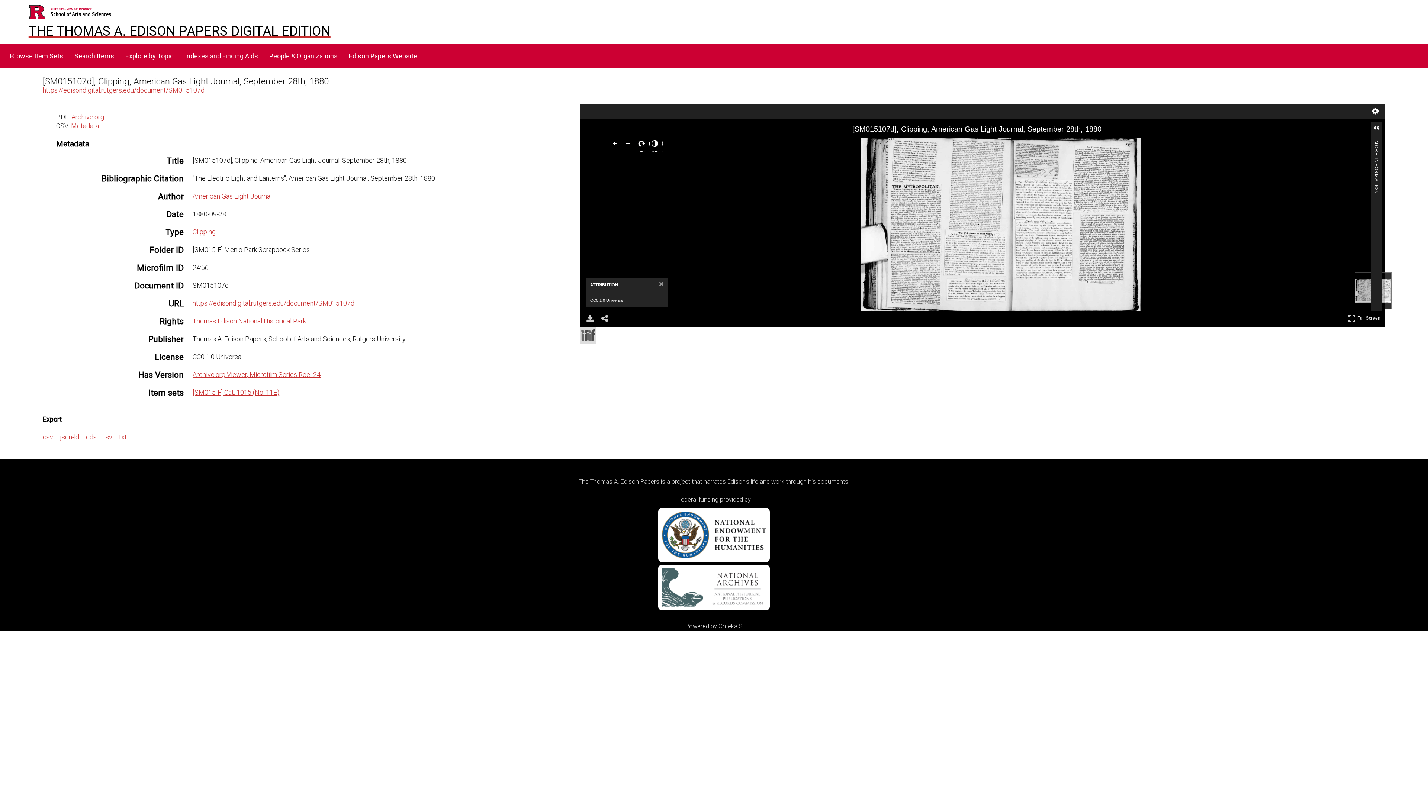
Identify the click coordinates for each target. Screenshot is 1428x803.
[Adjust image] (656, 145)
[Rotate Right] (643, 145)
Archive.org (87, 117)
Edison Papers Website (383, 56)
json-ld (69, 437)
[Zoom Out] (629, 145)
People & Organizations (303, 56)
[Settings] (1375, 111)
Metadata (85, 126)
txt (123, 437)
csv (48, 437)
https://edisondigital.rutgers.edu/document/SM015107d (124, 90)
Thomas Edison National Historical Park (249, 321)
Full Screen (1369, 317)
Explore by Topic (149, 56)
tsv (107, 437)
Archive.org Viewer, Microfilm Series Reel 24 (257, 374)
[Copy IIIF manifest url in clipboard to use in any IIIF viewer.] (588, 335)
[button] (1379, 131)
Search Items (94, 56)
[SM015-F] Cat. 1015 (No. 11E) (236, 392)
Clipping (204, 232)
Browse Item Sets (36, 56)
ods (91, 437)
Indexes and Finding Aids (221, 56)
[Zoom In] (616, 145)
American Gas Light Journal (232, 196)
